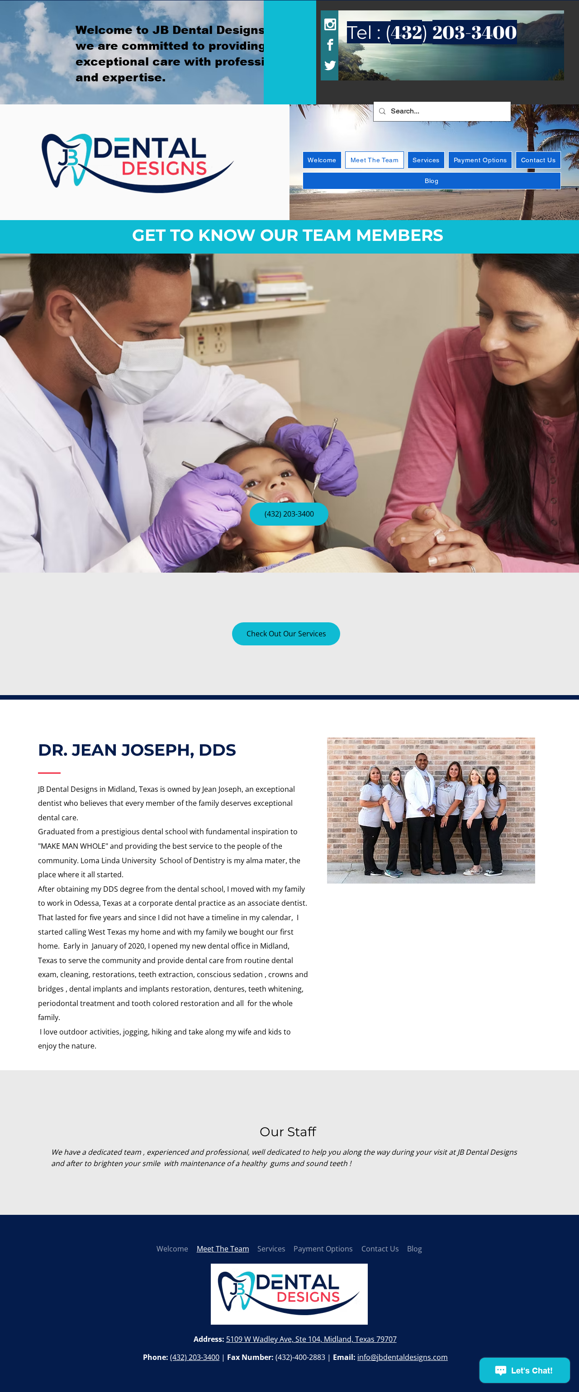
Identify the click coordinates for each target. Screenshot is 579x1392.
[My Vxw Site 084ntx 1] (138, 164)
